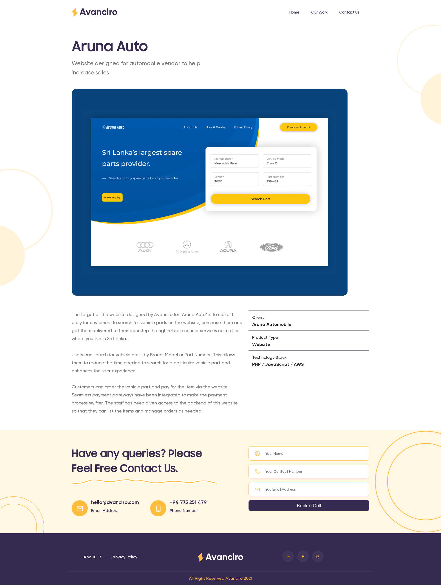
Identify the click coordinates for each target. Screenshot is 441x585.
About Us (92, 556)
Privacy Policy (124, 556)
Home (294, 12)
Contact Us (349, 12)
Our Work (319, 12)
